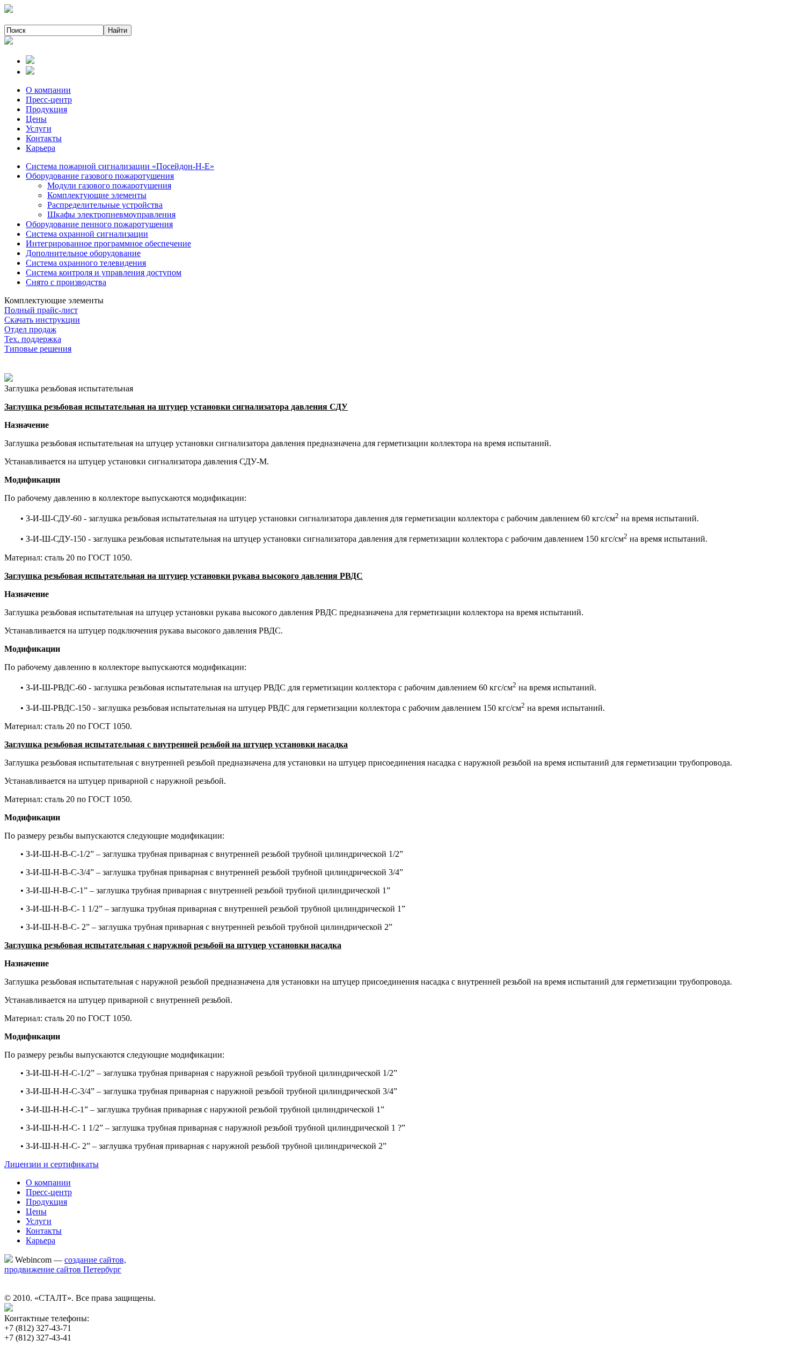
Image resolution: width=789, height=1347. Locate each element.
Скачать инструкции (42, 319)
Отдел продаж (30, 329)
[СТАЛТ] (8, 9)
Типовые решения (37, 348)
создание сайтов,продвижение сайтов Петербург (65, 1264)
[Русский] (30, 60)
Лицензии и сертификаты (51, 1164)
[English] (30, 71)
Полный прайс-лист (41, 310)
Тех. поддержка (32, 339)
